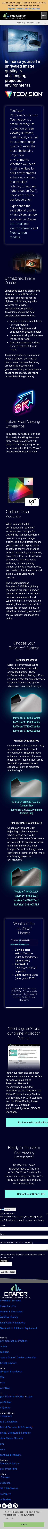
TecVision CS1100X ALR (26, 904)
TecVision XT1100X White (26, 722)
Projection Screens (10, 1300)
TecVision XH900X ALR (26, 895)
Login (38, 23)
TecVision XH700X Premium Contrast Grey (26, 803)
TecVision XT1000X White (26, 717)
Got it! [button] (24, 1525)
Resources (30, 23)
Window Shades (9, 1317)
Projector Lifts (8, 1306)
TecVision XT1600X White (26, 730)
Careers (20, 23)
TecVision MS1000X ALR (26, 900)
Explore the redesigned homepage (24, 8)
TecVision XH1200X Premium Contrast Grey (26, 811)
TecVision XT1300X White (26, 726)
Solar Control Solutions (12, 1322)
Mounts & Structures (11, 1311)
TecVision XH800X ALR (26, 891)
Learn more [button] (9, 1518)
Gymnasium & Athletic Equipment (18, 1328)
